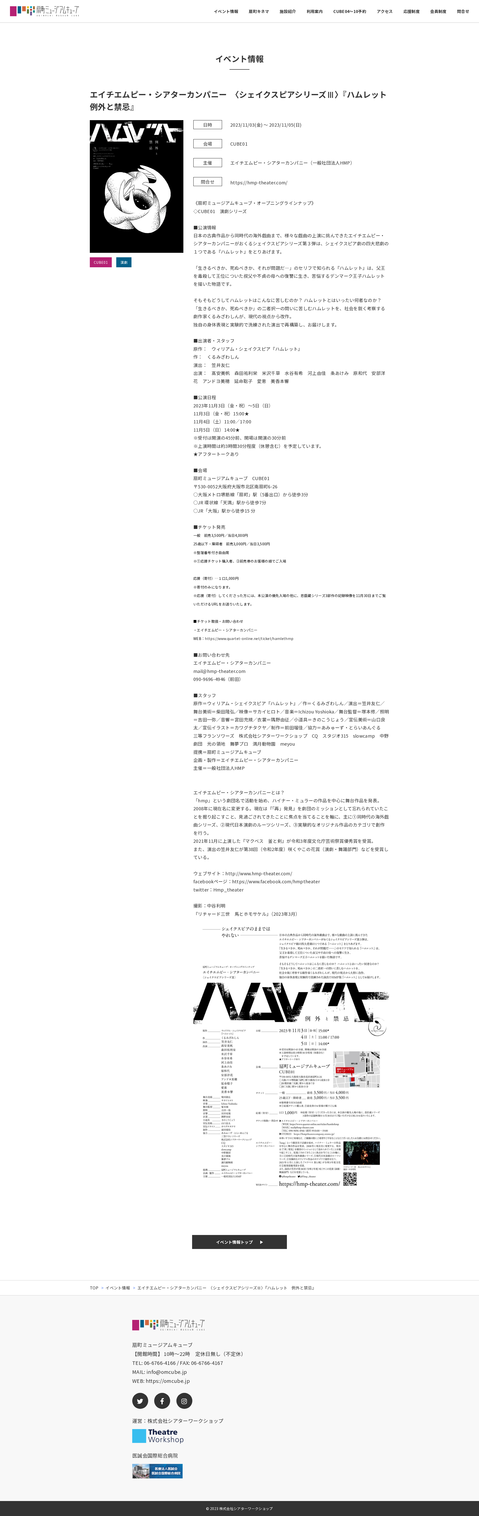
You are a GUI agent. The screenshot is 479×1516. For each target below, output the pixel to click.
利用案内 (315, 11)
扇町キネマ (259, 11)
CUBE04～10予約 (349, 11)
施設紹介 (288, 11)
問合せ (463, 11)
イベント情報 (226, 11)
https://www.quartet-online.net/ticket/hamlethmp (249, 638)
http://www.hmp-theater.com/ (258, 873)
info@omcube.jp (166, 1371)
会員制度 (438, 11)
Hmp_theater (228, 889)
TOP (94, 1288)
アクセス (385, 11)
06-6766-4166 (160, 1362)
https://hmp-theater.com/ (259, 182)
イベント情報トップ (234, 1242)
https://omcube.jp (168, 1380)
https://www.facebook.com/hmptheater (276, 881)
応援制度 (411, 11)
